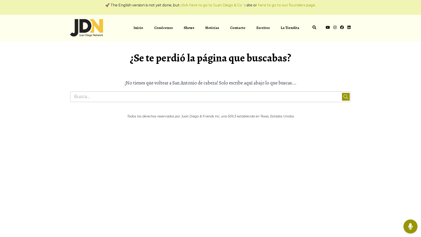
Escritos (263, 27)
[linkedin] (348, 28)
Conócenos (163, 27)
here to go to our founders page (286, 5)
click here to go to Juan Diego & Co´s (213, 5)
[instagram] (335, 28)
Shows (189, 27)
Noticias (212, 27)
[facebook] (342, 28)
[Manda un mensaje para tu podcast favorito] (410, 226)
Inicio (138, 27)
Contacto (237, 27)
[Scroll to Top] (410, 209)
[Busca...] (314, 28)
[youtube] (328, 28)
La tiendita (290, 27)
